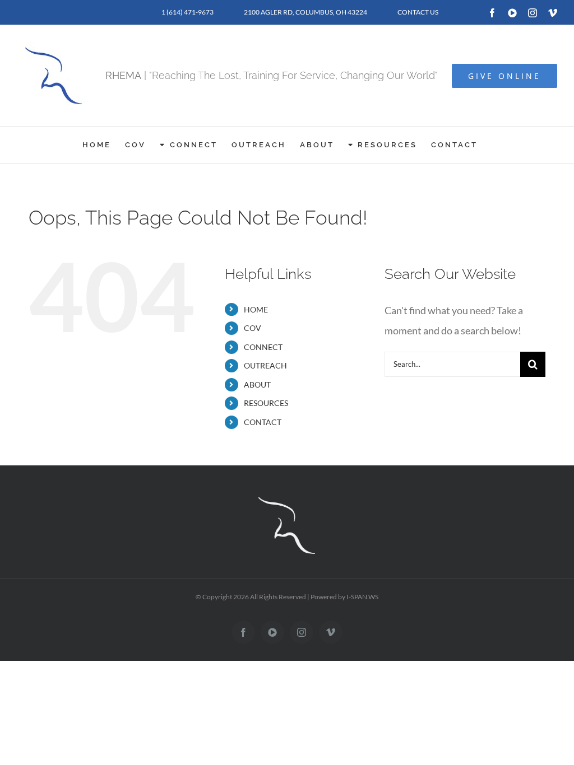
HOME (256, 309)
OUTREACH (265, 365)
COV (252, 328)
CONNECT (263, 347)
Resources (266, 403)
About (257, 384)
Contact (262, 422)
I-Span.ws (362, 597)
